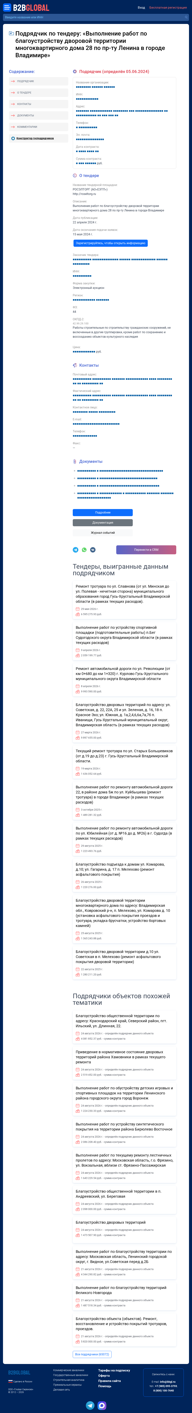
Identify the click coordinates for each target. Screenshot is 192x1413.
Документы (25, 115)
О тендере (24, 92)
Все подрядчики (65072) (92, 1354)
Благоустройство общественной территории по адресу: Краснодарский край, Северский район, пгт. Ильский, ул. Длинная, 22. (121, 1021)
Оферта (104, 1375)
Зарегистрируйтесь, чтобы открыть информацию (110, 243)
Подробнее (102, 512)
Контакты (24, 104)
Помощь (104, 1386)
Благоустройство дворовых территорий (111, 1222)
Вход (141, 7)
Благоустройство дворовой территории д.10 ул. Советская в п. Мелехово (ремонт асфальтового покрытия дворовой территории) (118, 956)
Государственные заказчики (70, 1375)
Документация (102, 522)
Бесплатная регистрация (168, 7)
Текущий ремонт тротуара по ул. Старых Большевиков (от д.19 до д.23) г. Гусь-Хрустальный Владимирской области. (124, 756)
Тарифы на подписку (114, 1370)
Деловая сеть (61, 1389)
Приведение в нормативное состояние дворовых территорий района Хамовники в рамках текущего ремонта (120, 1057)
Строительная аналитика (68, 1379)
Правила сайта (109, 1381)
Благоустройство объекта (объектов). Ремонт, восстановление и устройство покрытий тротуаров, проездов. (121, 1323)
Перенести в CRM (146, 550)
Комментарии (27, 126)
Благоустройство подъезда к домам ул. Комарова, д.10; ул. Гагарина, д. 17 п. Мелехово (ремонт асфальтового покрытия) (120, 869)
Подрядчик (25, 81)
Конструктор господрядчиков (35, 138)
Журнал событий (103, 532)
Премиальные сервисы (67, 1384)
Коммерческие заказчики (68, 1370)
